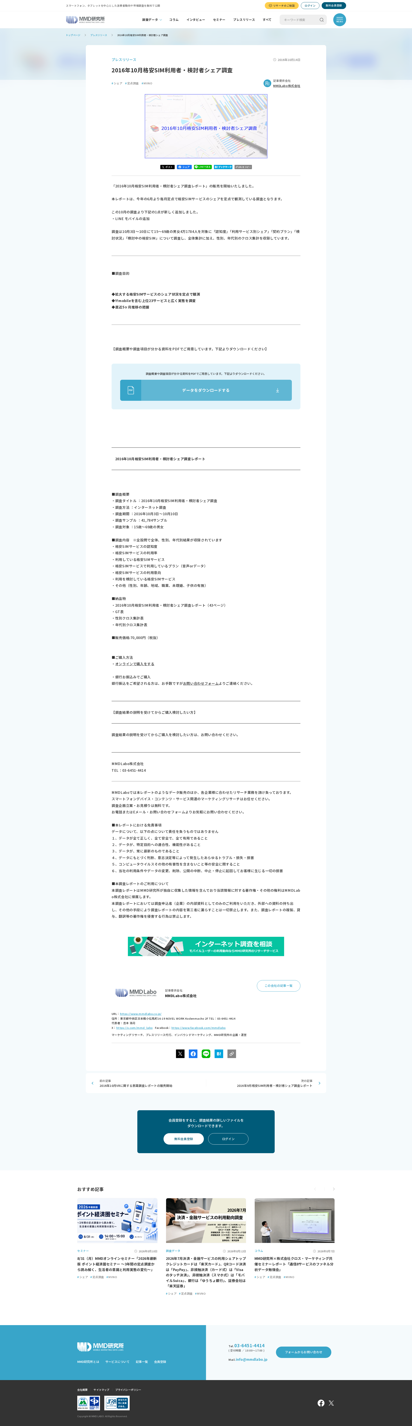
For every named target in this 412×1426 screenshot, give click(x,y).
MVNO (147, 83)
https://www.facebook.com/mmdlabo (198, 1028)
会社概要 (82, 1389)
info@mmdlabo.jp (251, 1359)
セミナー (219, 19)
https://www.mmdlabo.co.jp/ (141, 1014)
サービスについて (117, 1361)
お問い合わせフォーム (201, 683)
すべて (267, 19)
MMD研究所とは (88, 1361)
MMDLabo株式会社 (286, 86)
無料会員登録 (334, 5)
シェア (117, 83)
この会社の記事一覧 (279, 985)
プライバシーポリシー (128, 1389)
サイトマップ (101, 1389)
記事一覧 (142, 1361)
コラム (174, 19)
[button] (334, 1189)
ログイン (310, 5)
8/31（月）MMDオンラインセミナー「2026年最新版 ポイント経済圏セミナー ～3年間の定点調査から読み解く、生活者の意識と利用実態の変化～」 (117, 1264)
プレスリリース (244, 19)
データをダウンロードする (206, 390)
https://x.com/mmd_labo (134, 1028)
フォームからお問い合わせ (304, 1352)
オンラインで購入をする (134, 663)
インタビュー (195, 19)
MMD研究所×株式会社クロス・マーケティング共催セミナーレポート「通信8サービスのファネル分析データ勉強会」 (293, 1264)
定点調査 (132, 83)
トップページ (73, 35)
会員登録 (160, 1361)
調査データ (150, 19)
